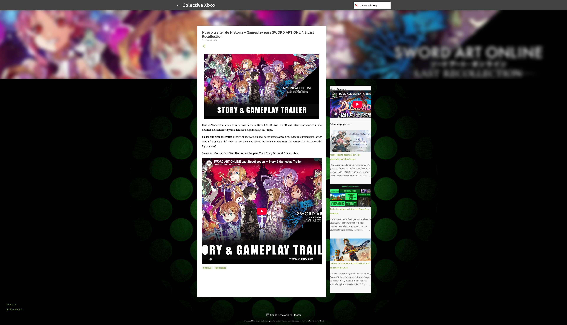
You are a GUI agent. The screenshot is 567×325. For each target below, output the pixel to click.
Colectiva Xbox (198, 5)
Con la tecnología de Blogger (285, 315)
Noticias (207, 268)
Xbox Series (220, 268)
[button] (204, 46)
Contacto (11, 304)
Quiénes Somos (14, 309)
